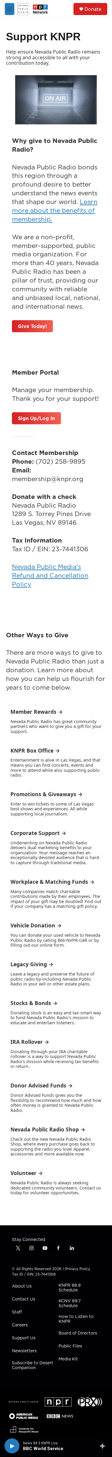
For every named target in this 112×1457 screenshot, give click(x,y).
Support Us (24, 1338)
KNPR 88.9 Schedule (70, 1288)
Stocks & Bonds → (34, 1003)
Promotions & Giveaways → (46, 794)
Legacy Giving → (31, 964)
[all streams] (104, 1445)
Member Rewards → (36, 711)
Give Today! (32, 326)
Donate (93, 9)
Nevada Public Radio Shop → (47, 1129)
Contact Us (23, 1299)
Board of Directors (78, 1333)
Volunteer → (26, 1173)
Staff (17, 1312)
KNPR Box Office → (35, 750)
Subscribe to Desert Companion (32, 1365)
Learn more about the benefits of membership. (54, 210)
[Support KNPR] (56, 99)
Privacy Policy (77, 1268)
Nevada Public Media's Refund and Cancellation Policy (50, 575)
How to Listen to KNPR (76, 1319)
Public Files (70, 1346)
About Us (22, 1286)
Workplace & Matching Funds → (52, 881)
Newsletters (24, 1351)
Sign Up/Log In (36, 418)
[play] (11, 1446)
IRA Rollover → (29, 1041)
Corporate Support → (38, 833)
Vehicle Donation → (36, 925)
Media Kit (68, 1359)
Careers (20, 1325)
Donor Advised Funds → (41, 1085)
